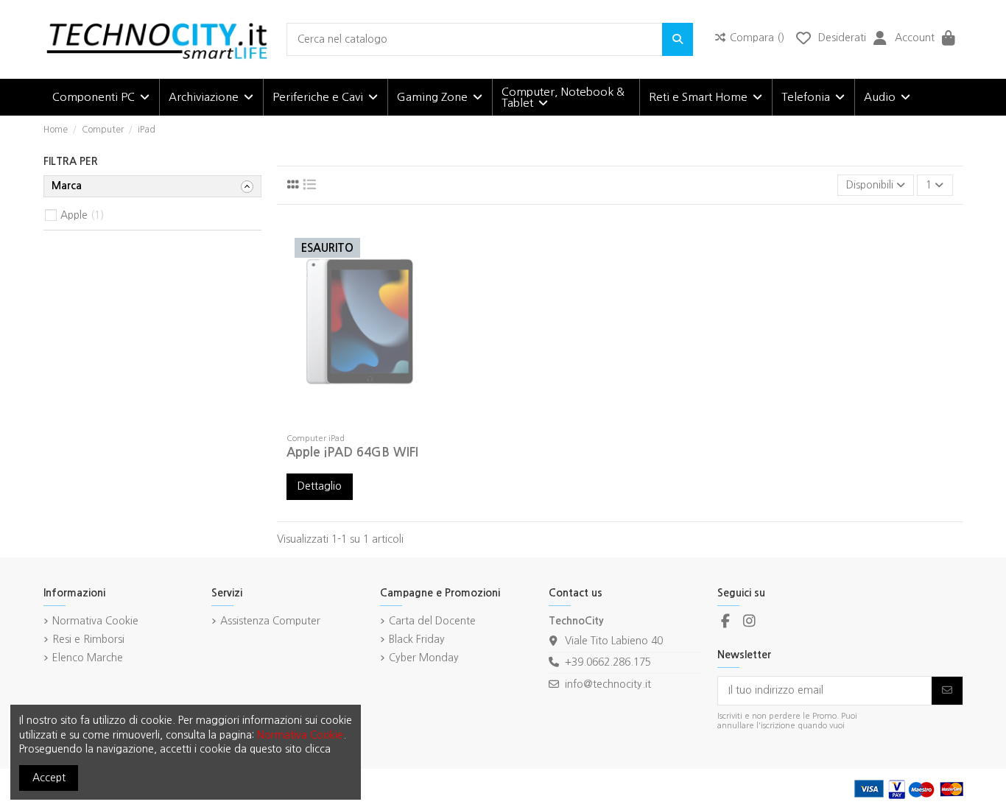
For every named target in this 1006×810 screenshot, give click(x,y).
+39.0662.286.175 (608, 662)
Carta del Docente (432, 621)
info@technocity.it (608, 684)
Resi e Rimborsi (88, 639)
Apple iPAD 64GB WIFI (352, 452)
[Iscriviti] (947, 691)
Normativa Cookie (95, 621)
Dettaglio (320, 486)
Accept (49, 777)
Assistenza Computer (270, 621)
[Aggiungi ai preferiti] (338, 421)
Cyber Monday (424, 657)
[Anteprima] (381, 421)
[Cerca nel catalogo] (677, 39)
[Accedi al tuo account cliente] (880, 39)
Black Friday (417, 639)
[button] (100, 97)
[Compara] (359, 421)
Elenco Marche (87, 657)
